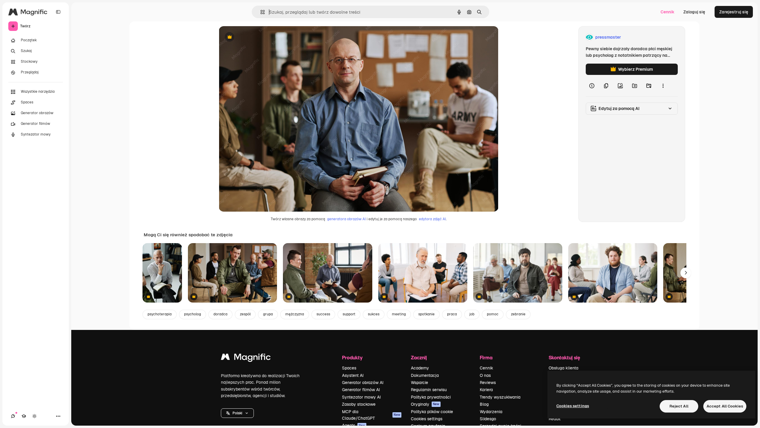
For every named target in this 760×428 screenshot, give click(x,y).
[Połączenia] (13, 416)
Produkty (352, 357)
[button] (237, 413)
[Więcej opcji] (663, 86)
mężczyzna (294, 314)
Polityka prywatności (431, 397)
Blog (484, 404)
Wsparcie (419, 382)
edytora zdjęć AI (432, 219)
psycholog (192, 314)
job (471, 314)
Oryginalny (259, 37)
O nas (485, 375)
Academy (420, 368)
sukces (373, 314)
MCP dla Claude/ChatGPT (371, 415)
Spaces (349, 368)
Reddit (554, 418)
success (323, 314)
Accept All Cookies (725, 406)
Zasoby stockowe (359, 404)
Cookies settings (426, 418)
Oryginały (425, 404)
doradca (220, 314)
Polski (237, 413)
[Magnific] (246, 358)
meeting (399, 314)
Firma (486, 357)
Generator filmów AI (361, 389)
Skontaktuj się (564, 357)
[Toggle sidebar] (58, 12)
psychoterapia (160, 314)
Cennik (667, 12)
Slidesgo (488, 418)
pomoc (492, 314)
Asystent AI (353, 375)
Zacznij (419, 357)
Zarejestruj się (733, 12)
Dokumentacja (425, 375)
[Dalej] (685, 273)
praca (452, 314)
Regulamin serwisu (429, 389)
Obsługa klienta (563, 368)
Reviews (488, 382)
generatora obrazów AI (346, 219)
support (349, 314)
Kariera (486, 389)
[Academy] (23, 416)
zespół (245, 314)
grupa (268, 314)
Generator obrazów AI (363, 382)
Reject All (678, 406)
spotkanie (426, 314)
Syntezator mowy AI (361, 397)
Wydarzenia (491, 411)
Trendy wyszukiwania (500, 397)
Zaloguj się (694, 12)
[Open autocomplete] (260, 12)
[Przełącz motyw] (34, 416)
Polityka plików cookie (432, 411)
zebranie (518, 314)
